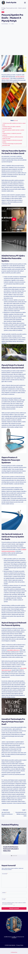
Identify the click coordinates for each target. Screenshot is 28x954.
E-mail (4, 899)
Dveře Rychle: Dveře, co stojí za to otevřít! (14, 937)
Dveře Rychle (5, 24)
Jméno (4, 892)
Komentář (5, 874)
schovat (15, 120)
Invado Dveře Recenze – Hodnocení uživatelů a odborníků (11, 849)
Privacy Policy (19, 945)
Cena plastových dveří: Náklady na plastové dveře (20, 813)
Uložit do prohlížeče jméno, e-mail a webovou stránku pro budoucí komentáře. (14, 903)
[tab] (11, 855)
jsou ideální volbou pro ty (13, 650)
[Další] (24, 841)
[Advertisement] (14, 40)
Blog (3, 12)
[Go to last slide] (4, 841)
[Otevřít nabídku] (24, 2)
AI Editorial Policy (14, 952)
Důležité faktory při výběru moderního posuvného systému (11, 127)
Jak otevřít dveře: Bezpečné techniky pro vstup (7, 813)
